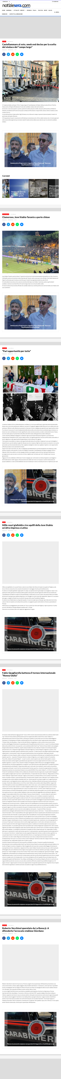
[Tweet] (8, 54)
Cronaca (29, 10)
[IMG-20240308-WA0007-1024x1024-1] (30, 393)
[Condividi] (4, 54)
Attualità (16, 10)
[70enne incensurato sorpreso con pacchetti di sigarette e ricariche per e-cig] (11, 188)
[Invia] (13, 54)
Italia (34, 10)
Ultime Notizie (6, 214)
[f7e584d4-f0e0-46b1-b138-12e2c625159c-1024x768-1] (30, 562)
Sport (45, 10)
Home (3, 10)
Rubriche (4, 14)
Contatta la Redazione (15, 14)
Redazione (4, 49)
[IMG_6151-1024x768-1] (30, 252)
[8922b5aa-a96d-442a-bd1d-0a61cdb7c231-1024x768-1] (30, 710)
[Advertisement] (30, 27)
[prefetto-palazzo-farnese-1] (30, 81)
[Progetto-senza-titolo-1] (30, 962)
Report (22, 10)
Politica (40, 10)
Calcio (50, 10)
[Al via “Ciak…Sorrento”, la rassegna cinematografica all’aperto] (49, 188)
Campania (8, 10)
